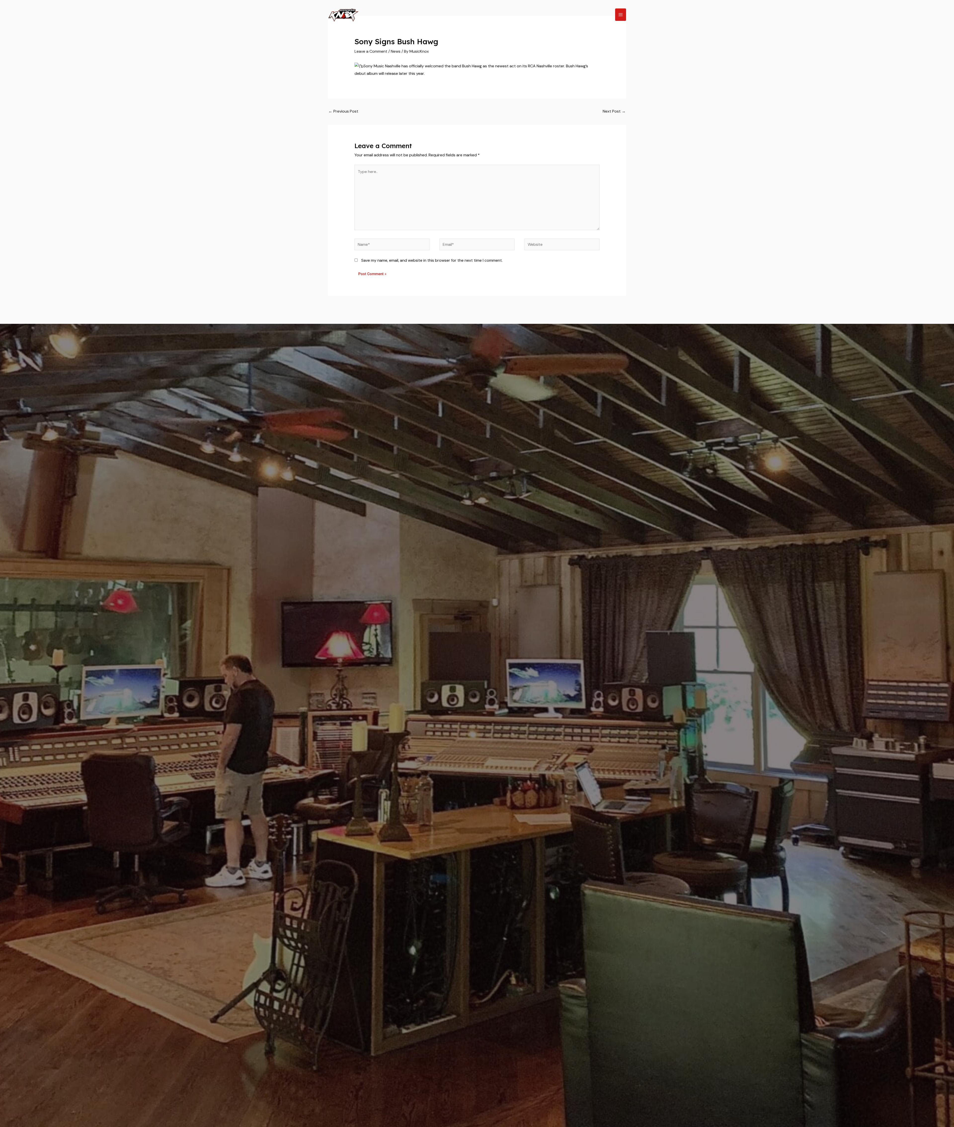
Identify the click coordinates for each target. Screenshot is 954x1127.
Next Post (614, 111)
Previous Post (343, 111)
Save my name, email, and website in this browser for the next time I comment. (432, 260)
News (395, 51)
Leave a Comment (371, 51)
